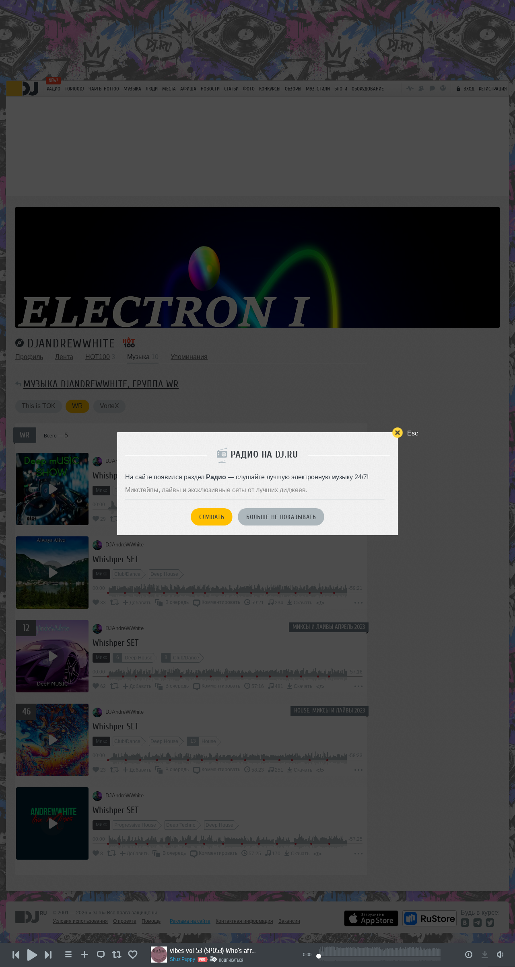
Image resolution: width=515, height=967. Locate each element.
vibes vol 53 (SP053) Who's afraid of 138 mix (214, 950)
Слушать (212, 517)
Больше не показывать (281, 517)
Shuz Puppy (182, 959)
